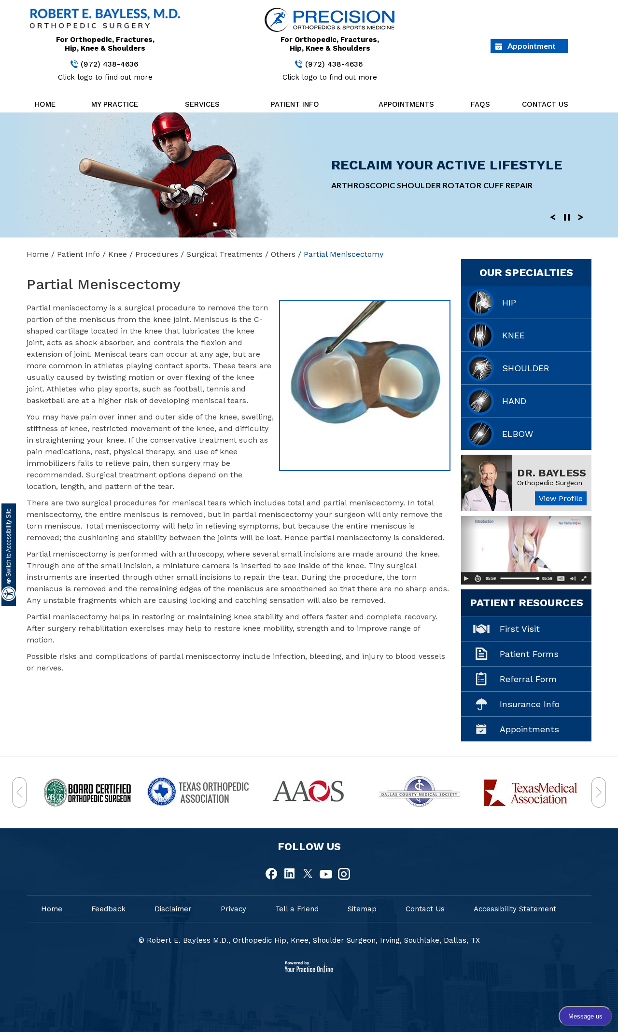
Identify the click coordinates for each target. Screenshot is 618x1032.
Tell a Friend (297, 909)
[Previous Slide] (553, 216)
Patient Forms (529, 654)
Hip (509, 302)
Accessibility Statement (515, 909)
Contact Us (545, 104)
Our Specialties (526, 272)
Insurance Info (530, 704)
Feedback (108, 909)
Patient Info (295, 104)
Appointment (531, 45)
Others (283, 254)
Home (45, 104)
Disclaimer (173, 909)
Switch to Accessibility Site (8, 543)
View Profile (561, 498)
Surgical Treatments (224, 254)
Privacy (233, 909)
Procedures (156, 254)
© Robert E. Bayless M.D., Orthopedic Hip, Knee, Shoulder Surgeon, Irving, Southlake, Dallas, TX (309, 940)
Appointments (406, 104)
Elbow (517, 434)
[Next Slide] (581, 216)
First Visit (520, 629)
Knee (117, 254)
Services (202, 104)
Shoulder (525, 368)
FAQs (480, 104)
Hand (514, 401)
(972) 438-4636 (109, 64)
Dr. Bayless (551, 473)
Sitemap (362, 909)
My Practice (114, 104)
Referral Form (528, 679)
